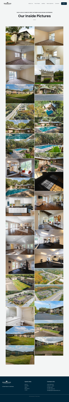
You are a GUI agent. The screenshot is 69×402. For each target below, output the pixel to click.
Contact (57, 3)
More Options (50, 3)
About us (31, 3)
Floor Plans (37, 3)
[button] (64, 3)
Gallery (43, 3)
